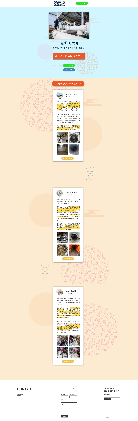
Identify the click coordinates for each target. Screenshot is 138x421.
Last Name (71, 394)
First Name (63, 394)
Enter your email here (108, 394)
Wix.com (107, 417)
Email (62, 399)
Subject (62, 404)
